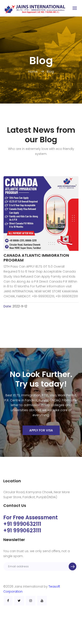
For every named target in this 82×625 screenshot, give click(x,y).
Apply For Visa (41, 430)
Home (33, 71)
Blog (50, 71)
